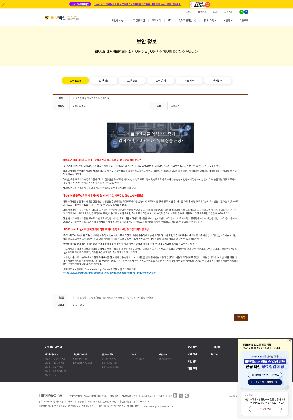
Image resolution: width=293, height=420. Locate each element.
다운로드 (243, 20)
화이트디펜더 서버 (109, 363)
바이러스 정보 (210, 20)
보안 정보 (228, 20)
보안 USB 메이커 (166, 358)
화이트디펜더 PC (109, 358)
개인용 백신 (117, 20)
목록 (243, 317)
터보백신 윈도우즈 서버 (54, 363)
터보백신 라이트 (80, 358)
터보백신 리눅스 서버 (54, 367)
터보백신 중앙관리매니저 (55, 371)
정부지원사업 (187, 20)
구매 (170, 20)
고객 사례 (156, 20)
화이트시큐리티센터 (110, 367)
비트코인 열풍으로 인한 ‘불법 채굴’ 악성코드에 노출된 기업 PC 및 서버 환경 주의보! (113, 297)
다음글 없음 (78, 305)
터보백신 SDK (50, 375)
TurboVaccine (50, 395)
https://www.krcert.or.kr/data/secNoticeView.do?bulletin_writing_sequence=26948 (109, 272)
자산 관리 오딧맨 (137, 358)
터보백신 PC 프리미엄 (82, 363)
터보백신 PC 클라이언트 (55, 358)
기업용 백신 (139, 20)
